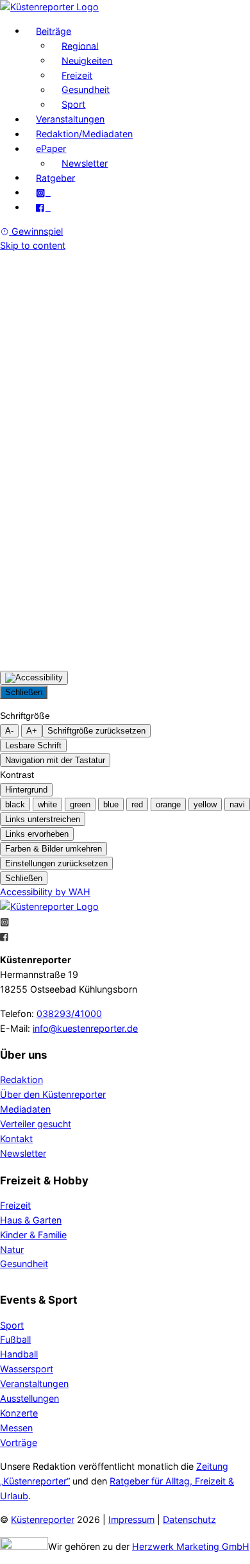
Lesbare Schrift (33, 745)
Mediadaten (25, 1109)
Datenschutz (189, 1519)
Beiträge (53, 30)
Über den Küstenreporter (53, 1094)
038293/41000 (69, 1013)
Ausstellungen (29, 1398)
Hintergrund (26, 790)
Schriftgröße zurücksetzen (96, 731)
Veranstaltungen (70, 119)
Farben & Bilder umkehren (53, 848)
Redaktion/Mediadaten (84, 133)
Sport (73, 104)
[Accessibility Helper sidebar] (34, 678)
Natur (12, 1249)
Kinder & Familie (33, 1234)
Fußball (15, 1339)
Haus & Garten (31, 1220)
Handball (19, 1354)
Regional (80, 45)
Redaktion (21, 1079)
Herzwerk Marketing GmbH (190, 1546)
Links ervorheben (37, 834)
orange (168, 804)
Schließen (23, 692)
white (47, 804)
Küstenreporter (42, 1519)
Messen (16, 1427)
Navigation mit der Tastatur (55, 760)
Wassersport (26, 1368)
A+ (31, 731)
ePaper (51, 148)
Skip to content (32, 245)
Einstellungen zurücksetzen (56, 863)
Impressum (131, 1519)
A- (9, 731)
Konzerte (19, 1413)
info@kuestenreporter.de (85, 1028)
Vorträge (18, 1442)
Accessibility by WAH (45, 891)
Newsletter (85, 163)
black (15, 804)
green (80, 804)
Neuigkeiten (87, 60)
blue (111, 804)
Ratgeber (55, 177)
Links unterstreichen (42, 819)
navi (237, 804)
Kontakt (16, 1138)
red (137, 804)
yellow (205, 804)
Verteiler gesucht (35, 1123)
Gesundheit (86, 89)
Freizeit (77, 74)
